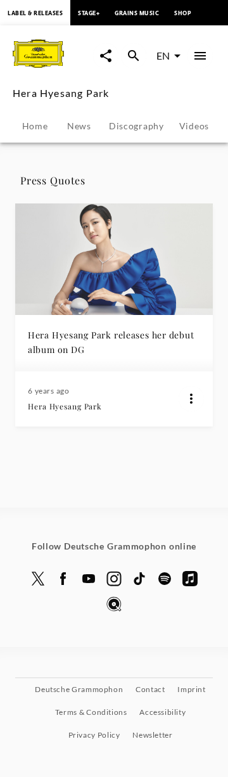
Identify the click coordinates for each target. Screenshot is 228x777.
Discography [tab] (136, 125)
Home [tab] (35, 125)
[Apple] (190, 578)
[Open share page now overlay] (105, 55)
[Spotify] (164, 578)
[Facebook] (63, 578)
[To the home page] (53, 69)
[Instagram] (114, 578)
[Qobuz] (114, 604)
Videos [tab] (194, 125)
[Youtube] (88, 578)
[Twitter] (38, 578)
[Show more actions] (191, 398)
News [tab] (79, 125)
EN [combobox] (163, 55)
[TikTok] (139, 578)
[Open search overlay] (133, 55)
